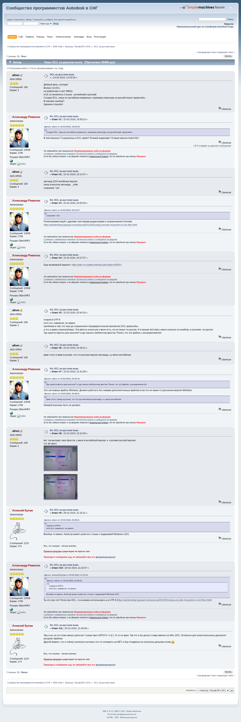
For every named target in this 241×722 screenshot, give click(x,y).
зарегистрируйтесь (67, 19)
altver (16, 75)
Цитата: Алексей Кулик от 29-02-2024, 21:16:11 (66, 575)
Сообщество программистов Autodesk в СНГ (52, 8)
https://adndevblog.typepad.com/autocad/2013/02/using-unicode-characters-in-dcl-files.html (90, 225)
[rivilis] (21, 164)
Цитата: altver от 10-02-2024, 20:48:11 (61, 394)
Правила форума (53, 551)
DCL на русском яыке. (62, 74)
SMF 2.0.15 (108, 711)
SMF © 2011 (119, 711)
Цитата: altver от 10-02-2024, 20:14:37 (62, 210)
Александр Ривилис (26, 116)
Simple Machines (133, 711)
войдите (49, 19)
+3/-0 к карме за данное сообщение (212, 145)
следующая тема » (225, 52)
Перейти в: (191, 690)
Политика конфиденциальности (121, 714)
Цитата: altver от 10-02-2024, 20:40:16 (62, 379)
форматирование (105, 557)
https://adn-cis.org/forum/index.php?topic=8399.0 (97, 265)
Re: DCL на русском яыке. (64, 116)
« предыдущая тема (206, 52)
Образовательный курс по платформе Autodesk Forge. (205, 26)
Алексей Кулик (22, 510)
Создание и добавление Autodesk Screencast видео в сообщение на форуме (80, 154)
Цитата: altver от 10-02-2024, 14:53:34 (62, 127)
